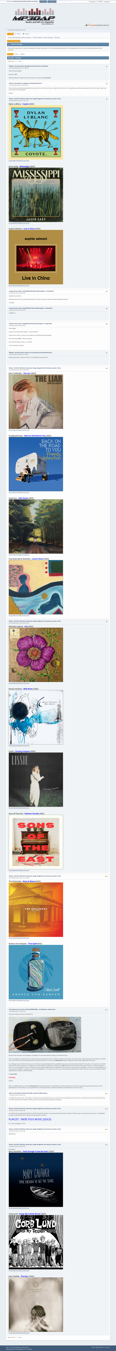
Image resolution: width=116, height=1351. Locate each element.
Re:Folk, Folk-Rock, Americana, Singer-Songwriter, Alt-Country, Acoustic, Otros (37, 99)
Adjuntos (22, 54)
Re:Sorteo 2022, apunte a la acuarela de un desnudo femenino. (33, 352)
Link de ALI (12, 1077)
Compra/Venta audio (15, 291)
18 (19, 61)
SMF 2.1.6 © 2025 (10, 1347)
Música (11, 99)
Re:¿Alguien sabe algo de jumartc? (32, 83)
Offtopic (11, 66)
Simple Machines (18, 1347)
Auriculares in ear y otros (16, 1009)
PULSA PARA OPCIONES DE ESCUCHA (19, 161)
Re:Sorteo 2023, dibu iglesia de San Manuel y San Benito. (31, 66)
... (17, 61)
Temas (16, 54)
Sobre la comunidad (15, 83)
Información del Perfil (14, 41)
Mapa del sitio (26, 1347)
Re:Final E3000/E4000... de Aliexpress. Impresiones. (40, 1009)
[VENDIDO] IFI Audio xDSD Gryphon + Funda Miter (37, 323)
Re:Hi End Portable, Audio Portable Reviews (34, 1093)
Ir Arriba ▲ (107, 1347)
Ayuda (92, 1347)
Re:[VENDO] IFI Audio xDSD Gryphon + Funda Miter (37, 308)
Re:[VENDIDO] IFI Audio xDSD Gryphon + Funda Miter (38, 291)
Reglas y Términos (100, 1347)
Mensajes (10, 54)
